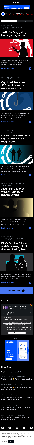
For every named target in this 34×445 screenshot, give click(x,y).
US (18, 132)
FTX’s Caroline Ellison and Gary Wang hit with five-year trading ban (14, 246)
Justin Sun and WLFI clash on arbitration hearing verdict (13, 191)
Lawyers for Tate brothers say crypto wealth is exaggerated (16, 138)
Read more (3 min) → (8, 122)
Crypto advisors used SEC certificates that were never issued (13, 85)
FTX (12, 238)
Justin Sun (9, 27)
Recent (9, 21)
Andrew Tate (6, 132)
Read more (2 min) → (8, 68)
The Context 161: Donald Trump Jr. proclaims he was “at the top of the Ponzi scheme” (17, 398)
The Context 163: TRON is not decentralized (16, 379)
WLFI (26, 183)
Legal (13, 27)
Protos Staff (8, 79)
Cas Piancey (8, 28)
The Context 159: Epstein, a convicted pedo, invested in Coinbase (16, 418)
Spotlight (24, 21)
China (4, 27)
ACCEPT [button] (11, 441)
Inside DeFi (17, 372)
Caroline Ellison (7, 238)
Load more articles (14, 290)
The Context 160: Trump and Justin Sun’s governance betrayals (15, 408)
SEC (24, 77)
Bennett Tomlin (21, 376)
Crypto (17, 77)
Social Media (19, 27)
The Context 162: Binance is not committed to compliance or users (16, 388)
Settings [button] (4, 441)
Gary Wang (17, 238)
